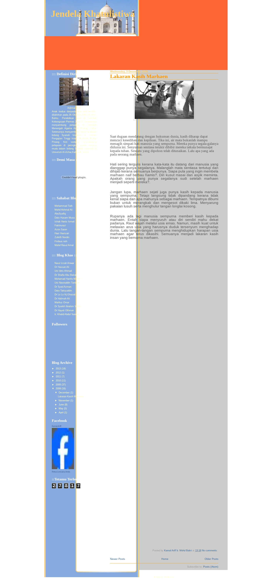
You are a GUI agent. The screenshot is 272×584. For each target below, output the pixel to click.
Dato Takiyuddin (63, 290)
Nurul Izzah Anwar (64, 263)
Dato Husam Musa (65, 217)
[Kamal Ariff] (63, 468)
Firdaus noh (61, 241)
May (61, 408)
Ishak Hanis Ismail (65, 221)
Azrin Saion (61, 229)
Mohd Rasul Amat (64, 245)
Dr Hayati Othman (64, 310)
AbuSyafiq (60, 213)
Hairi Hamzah (62, 233)
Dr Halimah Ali (62, 298)
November (64, 400)
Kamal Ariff (56, 426)
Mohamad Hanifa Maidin (67, 278)
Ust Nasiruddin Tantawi (67, 282)
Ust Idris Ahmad (63, 270)
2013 (59, 368)
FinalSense (169, 577)
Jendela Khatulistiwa (93, 13)
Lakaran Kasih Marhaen (139, 76)
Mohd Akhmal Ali (64, 209)
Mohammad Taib (63, 205)
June (62, 404)
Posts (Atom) (210, 566)
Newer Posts (117, 558)
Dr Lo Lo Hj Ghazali (65, 294)
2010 (59, 380)
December (64, 392)
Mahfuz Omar (62, 302)
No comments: (210, 550)
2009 (59, 384)
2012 (59, 372)
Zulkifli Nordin (62, 237)
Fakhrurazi (60, 225)
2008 (59, 388)
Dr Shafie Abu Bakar (65, 275)
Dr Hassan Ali (62, 267)
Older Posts (211, 558)
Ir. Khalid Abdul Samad (67, 314)
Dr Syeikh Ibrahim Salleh (68, 306)
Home (164, 558)
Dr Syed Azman (63, 286)
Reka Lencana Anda (61, 472)
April (61, 412)
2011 (59, 376)
